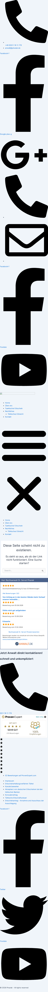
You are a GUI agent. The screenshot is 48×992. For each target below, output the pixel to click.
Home (7, 403)
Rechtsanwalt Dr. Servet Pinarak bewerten (24, 632)
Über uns (8, 406)
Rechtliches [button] (9, 411)
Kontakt (8, 417)
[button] (24, 470)
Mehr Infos (40, 717)
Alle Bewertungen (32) (11, 593)
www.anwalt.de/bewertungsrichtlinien (15, 639)
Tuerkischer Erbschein (14, 408)
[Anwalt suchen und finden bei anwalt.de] (24, 645)
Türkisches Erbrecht (15, 414)
